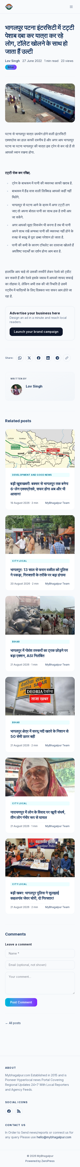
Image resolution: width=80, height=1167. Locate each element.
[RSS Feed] (19, 1111)
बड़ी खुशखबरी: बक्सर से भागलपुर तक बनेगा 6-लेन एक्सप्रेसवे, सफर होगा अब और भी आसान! (39, 488)
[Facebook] (9, 1111)
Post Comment (21, 1002)
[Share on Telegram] (57, 358)
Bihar (11, 67)
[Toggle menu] (71, 6)
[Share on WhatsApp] (20, 358)
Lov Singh (12, 61)
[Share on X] (29, 358)
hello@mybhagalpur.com (54, 1137)
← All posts (13, 1023)
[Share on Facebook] (38, 358)
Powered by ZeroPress (40, 1161)
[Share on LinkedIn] (48, 358)
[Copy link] (67, 358)
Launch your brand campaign (36, 331)
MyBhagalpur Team (57, 502)
